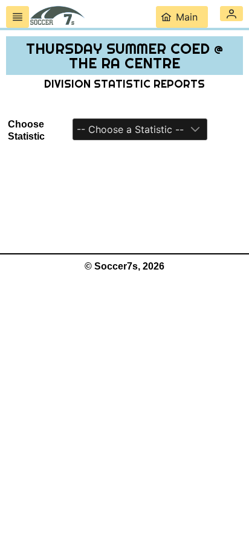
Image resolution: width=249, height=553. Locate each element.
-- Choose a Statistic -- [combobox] (130, 129)
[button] (231, 13)
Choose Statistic (26, 130)
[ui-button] (17, 17)
